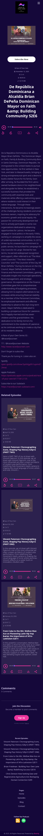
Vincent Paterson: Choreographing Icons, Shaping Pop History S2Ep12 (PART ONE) (19, 542)
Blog (22, 802)
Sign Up (21, 718)
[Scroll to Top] (39, 825)
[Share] (36, 132)
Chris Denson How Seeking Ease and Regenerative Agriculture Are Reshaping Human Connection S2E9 (21, 776)
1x (19, 132)
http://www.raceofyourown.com (15, 346)
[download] (28, 132)
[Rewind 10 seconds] (3, 133)
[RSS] (18, 822)
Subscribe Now (21, 59)
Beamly (36, 833)
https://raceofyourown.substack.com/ (18, 386)
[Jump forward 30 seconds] (11, 133)
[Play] (3, 127)
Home (21, 794)
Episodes (21, 798)
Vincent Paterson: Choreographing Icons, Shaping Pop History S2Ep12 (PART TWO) (19, 450)
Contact (21, 806)
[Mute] (40, 127)
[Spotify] (24, 822)
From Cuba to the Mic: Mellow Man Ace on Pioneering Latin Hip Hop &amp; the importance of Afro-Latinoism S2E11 (19, 635)
